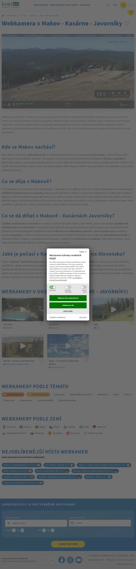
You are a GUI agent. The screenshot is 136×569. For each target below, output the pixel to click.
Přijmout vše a (68, 298)
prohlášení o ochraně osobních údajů (65, 279)
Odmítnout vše (68, 305)
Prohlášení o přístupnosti (57, 317)
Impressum (83, 317)
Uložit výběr (68, 311)
